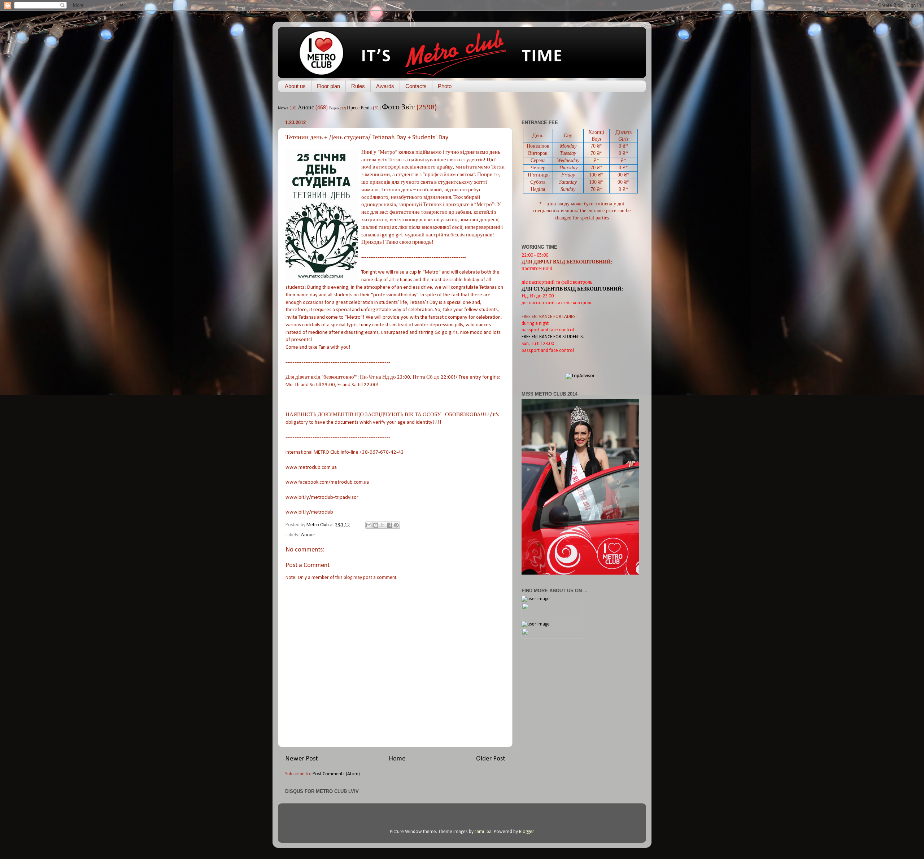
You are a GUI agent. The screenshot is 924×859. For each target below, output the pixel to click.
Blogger (526, 831)
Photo (445, 86)
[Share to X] (382, 525)
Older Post (490, 758)
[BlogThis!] (375, 525)
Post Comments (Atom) (336, 774)
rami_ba (483, 831)
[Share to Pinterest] (396, 525)
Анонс (306, 108)
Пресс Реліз (359, 108)
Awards (385, 86)
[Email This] (368, 525)
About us (295, 86)
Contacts (416, 86)
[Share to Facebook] (389, 525)
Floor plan (328, 86)
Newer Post (301, 758)
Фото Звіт (398, 107)
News (283, 108)
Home (397, 758)
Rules (358, 86)
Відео (334, 108)
